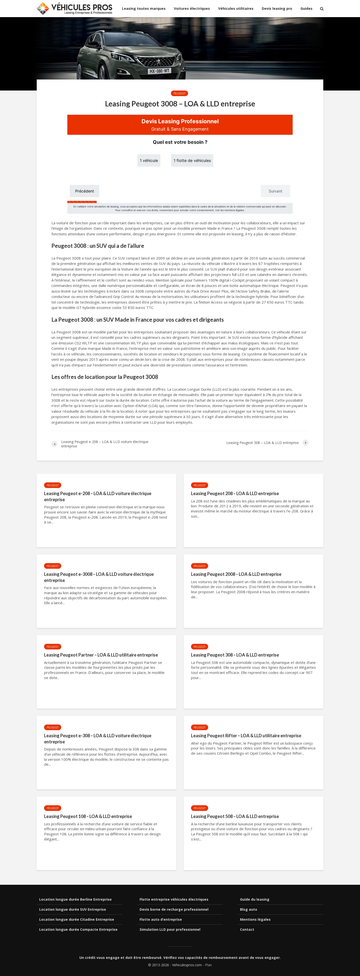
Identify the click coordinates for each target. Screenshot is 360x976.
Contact (247, 929)
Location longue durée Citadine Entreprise (76, 919)
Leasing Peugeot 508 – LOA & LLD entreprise (235, 816)
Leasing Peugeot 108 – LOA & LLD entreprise (88, 816)
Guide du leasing (254, 899)
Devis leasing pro (277, 8)
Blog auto (248, 909)
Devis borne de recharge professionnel (174, 909)
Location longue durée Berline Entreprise (75, 899)
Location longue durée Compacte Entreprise (78, 929)
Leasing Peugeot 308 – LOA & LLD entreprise (235, 655)
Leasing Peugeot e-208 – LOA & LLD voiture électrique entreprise (97, 496)
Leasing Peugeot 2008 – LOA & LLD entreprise (236, 574)
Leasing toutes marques (144, 8)
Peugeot (179, 93)
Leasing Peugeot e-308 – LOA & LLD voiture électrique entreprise (97, 738)
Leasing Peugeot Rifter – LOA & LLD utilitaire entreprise (246, 735)
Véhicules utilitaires (235, 8)
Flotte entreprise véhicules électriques (174, 899)
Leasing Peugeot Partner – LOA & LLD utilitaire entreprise (101, 655)
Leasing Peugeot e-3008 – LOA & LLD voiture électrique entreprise (99, 577)
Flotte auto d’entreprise (161, 919)
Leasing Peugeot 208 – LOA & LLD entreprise (235, 493)
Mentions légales (255, 919)
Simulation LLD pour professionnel (170, 929)
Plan (208, 965)
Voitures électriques (192, 8)
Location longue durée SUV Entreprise (72, 909)
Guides (306, 8)
